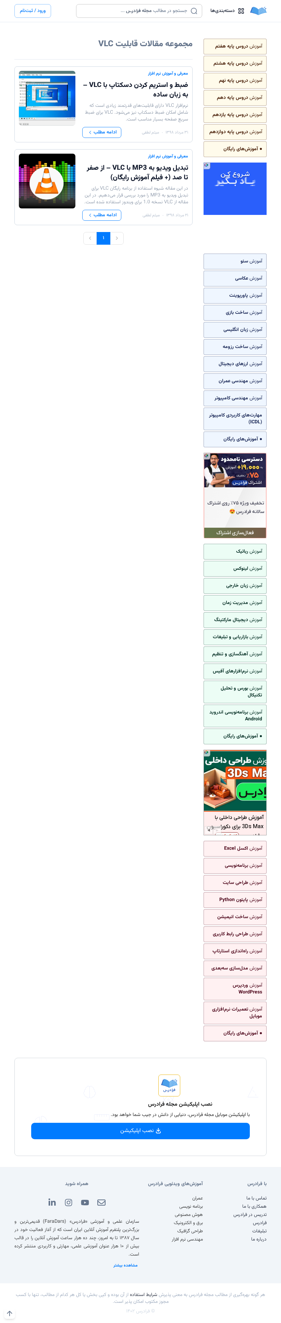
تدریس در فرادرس (250, 1215)
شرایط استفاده (143, 1295)
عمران (197, 1198)
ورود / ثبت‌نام (33, 11)
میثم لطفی (150, 132)
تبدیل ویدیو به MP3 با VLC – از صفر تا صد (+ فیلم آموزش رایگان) (137, 173)
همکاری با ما (254, 1206)
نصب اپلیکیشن (137, 1131)
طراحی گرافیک (190, 1231)
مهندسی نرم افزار (187, 1239)
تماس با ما (256, 1198)
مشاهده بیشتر (125, 1265)
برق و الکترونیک (188, 1223)
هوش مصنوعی (189, 1215)
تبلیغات (259, 1231)
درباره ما (259, 1239)
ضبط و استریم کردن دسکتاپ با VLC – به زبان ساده (135, 90)
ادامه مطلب (105, 132)
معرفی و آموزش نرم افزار (168, 73)
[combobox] (135, 11)
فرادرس (260, 1223)
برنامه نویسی (191, 1206)
